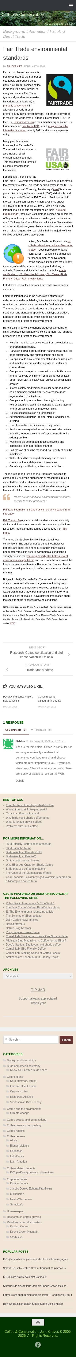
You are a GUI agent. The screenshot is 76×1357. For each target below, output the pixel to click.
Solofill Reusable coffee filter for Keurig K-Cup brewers (34, 1268)
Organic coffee (19, 1091)
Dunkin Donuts (19, 1183)
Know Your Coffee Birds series (29, 1070)
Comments (17, 730)
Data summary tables (23, 1080)
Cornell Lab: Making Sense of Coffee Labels (33, 952)
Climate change (19, 1113)
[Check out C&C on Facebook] (38, 1345)
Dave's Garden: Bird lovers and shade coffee (33, 944)
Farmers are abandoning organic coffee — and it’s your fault (37, 1294)
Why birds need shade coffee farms (27, 817)
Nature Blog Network (18, 928)
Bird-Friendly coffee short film (24, 852)
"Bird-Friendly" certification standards (28, 843)
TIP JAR (38, 990)
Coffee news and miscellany (24, 1125)
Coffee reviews (16, 1136)
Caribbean (16, 1151)
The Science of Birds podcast (24, 915)
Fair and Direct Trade (23, 1086)
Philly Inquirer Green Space (22, 932)
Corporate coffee (17, 1179)
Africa (13, 1140)
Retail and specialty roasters (24, 1222)
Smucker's (16, 1204)
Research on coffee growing (24, 1216)
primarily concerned (14, 105)
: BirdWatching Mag (33, 907)
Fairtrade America (24, 122)
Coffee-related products (21, 1168)
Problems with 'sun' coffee (22, 826)
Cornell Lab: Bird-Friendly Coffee (26, 948)
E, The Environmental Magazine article (29, 911)
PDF (12, 623)
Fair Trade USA (30, 126)
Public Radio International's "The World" (30, 903)
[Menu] (70, 5)
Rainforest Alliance (21, 1096)
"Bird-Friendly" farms (18, 848)
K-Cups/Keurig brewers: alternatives (32, 1172)
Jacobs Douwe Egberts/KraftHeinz (31, 1188)
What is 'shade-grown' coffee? (24, 821)
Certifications (15, 1076)
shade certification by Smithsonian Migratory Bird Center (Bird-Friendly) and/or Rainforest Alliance (35, 274)
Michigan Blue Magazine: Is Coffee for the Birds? (36, 940)
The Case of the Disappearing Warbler (29, 872)
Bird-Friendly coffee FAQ (21, 856)
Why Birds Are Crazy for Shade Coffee (29, 864)
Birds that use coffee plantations (26, 868)
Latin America (18, 1161)
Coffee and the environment (24, 1108)
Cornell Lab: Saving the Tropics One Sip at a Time (37, 936)
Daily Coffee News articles (22, 919)
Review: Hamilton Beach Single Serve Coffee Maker (33, 1303)
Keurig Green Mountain (24, 1231)
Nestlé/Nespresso (21, 1199)
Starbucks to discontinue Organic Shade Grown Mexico (34, 1286)
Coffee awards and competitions (26, 1119)
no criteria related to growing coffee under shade (50, 245)
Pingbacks (42, 730)
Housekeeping (15, 1211)
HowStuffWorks (15, 924)
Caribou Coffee (19, 1226)
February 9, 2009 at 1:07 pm (47, 741)
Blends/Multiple (19, 1145)
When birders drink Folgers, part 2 (26, 809)
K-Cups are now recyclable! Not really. (25, 1277)
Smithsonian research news (23, 860)
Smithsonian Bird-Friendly (26, 1102)
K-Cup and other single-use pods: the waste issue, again (35, 1259)
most (56, 189)
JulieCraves (14, 66)
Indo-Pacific (17, 1156)
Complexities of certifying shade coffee (30, 805)
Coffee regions (16, 1130)
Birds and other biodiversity (23, 1066)
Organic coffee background (22, 813)
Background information (25, 31)
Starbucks (16, 1237)
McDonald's (17, 1193)
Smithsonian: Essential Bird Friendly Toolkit (32, 957)
